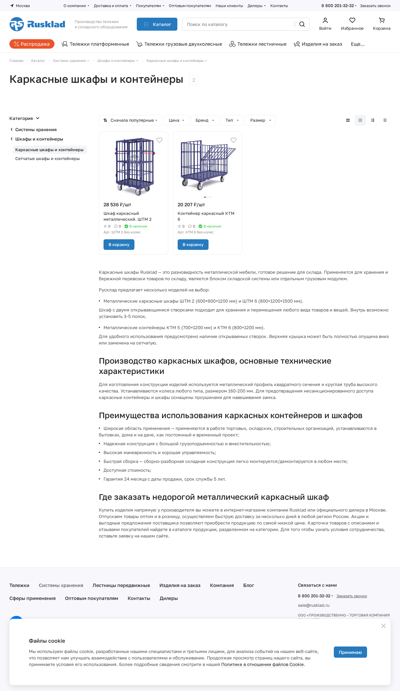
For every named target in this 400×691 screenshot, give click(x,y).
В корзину (119, 244)
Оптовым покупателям (91, 598)
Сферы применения (32, 598)
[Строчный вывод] (372, 120)
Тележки (19, 585)
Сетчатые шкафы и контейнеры (47, 158)
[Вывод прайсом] (385, 120)
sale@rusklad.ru (313, 605)
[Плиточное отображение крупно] (348, 120)
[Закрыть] (383, 626)
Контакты (139, 598)
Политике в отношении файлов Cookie (262, 664)
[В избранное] (159, 140)
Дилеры (169, 598)
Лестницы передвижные (121, 585)
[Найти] (302, 24)
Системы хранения (36, 129)
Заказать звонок (375, 5)
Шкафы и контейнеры (39, 138)
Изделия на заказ (180, 585)
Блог (248, 585)
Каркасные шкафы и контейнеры (49, 149)
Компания (222, 585)
